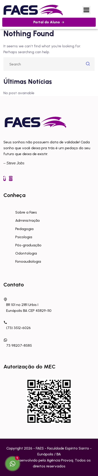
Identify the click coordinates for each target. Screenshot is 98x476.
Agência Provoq (60, 460)
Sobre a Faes (26, 212)
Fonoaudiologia (28, 261)
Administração (27, 220)
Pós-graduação (28, 245)
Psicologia (23, 237)
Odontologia (26, 253)
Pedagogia (24, 229)
